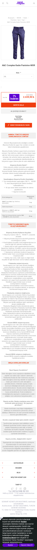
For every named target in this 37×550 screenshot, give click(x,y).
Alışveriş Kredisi (18, 119)
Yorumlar (18, 117)
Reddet (24, 522)
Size (18, 73)
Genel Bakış (18, 116)
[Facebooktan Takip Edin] (16, 488)
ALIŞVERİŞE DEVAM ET (18, 111)
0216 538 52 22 (20, 491)
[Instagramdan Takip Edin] (20, 488)
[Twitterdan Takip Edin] (12, 488)
